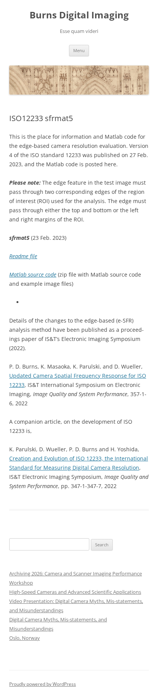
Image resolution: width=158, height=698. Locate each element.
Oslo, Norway (24, 637)
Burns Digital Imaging (79, 15)
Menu (79, 50)
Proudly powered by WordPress (42, 684)
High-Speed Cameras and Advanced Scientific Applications (75, 591)
